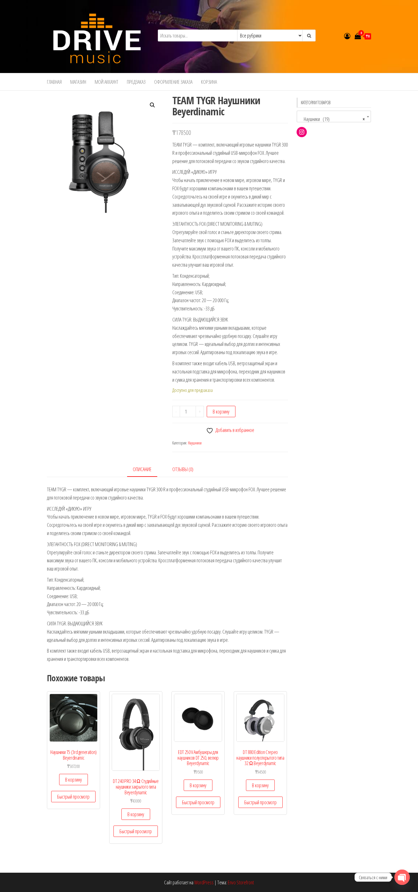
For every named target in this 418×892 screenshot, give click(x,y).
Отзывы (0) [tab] (182, 469)
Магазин (78, 81)
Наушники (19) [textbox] (332, 119)
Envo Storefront (241, 882)
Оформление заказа (173, 81)
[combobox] (334, 116)
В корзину (221, 411)
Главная (54, 81)
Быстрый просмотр (73, 796)
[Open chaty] (402, 877)
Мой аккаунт (106, 81)
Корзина (209, 81)
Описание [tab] (142, 469)
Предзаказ (136, 81)
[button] (152, 105)
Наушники (195, 443)
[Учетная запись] (347, 36)
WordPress (204, 882)
